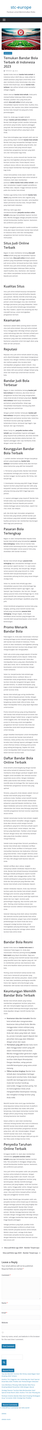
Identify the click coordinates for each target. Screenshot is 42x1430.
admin (16, 71)
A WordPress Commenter (10, 1408)
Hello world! (25, 1408)
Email (4, 1313)
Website (5, 1322)
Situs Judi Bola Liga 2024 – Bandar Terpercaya (21, 1248)
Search (4, 1362)
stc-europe (21, 7)
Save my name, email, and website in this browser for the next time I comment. (21, 1338)
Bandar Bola (7, 53)
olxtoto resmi (6, 1419)
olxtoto (4, 1414)
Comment (6, 1275)
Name (5, 1303)
